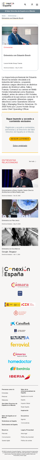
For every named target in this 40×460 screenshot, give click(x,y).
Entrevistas (12, 16)
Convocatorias (25, 423)
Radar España (25, 407)
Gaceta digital (6, 440)
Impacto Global (25, 403)
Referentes (5, 400)
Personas (4, 396)
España (23, 400)
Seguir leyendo (20, 139)
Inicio (4, 16)
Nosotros (5, 430)
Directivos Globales (9, 67)
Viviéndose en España (9, 421)
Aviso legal (24, 433)
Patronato (4, 433)
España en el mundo (27, 396)
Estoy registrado (20, 146)
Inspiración (24, 410)
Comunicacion (6, 437)
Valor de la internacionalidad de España (28, 391)
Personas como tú (8, 389)
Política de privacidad (27, 437)
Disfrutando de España (9, 424)
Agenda (23, 419)
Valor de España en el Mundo (9, 416)
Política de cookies (26, 440)
